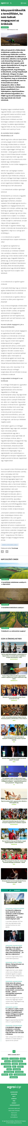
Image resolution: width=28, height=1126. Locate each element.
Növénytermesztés (9, 1072)
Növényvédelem (19, 1072)
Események (14, 1064)
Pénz (11, 1074)
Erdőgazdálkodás (6, 1064)
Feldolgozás (22, 1064)
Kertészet (20, 1066)
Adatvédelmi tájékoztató (14, 1108)
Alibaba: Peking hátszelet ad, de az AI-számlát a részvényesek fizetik (15, 965)
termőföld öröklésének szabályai (10, 544)
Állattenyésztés (14, 1058)
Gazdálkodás (8, 1066)
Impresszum (14, 1112)
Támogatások (13, 1077)
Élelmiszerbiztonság (17, 1061)
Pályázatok (4, 1074)
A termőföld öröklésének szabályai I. (12, 607)
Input (14, 1066)
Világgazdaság (14, 1105)
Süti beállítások (14, 1117)
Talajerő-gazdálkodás (19, 1074)
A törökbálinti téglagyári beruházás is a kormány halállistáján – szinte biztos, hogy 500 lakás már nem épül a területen (15, 1031)
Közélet (9, 1069)
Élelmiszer (7, 1061)
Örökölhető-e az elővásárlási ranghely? (13, 631)
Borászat (22, 1058)
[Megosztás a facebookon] (2, 551)
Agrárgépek (5, 1058)
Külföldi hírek (16, 1069)
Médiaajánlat (14, 1115)
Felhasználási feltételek (14, 1110)
